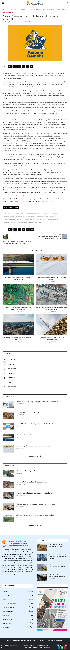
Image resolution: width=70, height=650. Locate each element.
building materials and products (13, 219)
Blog (18, 599)
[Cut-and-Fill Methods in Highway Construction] (8, 415)
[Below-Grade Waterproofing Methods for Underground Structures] (42, 577)
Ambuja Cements (50, 216)
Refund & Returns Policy (42, 645)
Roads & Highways (18, 611)
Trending (18, 627)
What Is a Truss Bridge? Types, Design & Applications (34, 515)
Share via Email (12, 207)
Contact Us (47, 647)
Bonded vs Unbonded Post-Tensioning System (32, 482)
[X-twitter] (61, 645)
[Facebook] (58, 645)
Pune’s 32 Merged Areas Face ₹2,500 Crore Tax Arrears (33, 446)
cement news (28, 219)
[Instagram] (63, 645)
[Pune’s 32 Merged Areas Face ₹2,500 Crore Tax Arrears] (51, 264)
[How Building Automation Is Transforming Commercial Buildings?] (42, 557)
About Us (26, 645)
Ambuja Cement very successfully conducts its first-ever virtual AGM (23, 216)
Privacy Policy (27, 647)
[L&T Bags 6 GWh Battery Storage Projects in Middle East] (18, 324)
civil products (39, 219)
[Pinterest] (66, 645)
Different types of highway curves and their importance (35, 504)
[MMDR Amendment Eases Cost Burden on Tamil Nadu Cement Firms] (51, 294)
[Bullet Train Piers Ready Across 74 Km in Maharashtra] (18, 264)
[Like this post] (10, 66)
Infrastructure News (18, 603)
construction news (9, 222)
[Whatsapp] (62, 647)
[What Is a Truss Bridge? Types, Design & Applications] (8, 518)
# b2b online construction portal (13, 213)
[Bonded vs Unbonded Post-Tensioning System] (8, 484)
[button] (39, 610)
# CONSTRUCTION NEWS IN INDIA (50, 213)
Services (32, 645)
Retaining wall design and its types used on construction (36, 471)
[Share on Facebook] (15, 66)
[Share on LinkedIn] (27, 66)
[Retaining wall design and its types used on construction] (8, 473)
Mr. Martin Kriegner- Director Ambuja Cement (30, 222)
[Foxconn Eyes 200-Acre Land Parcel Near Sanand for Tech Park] (18, 294)
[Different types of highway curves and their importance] (8, 506)
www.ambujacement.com (22, 201)
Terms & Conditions (37, 647)
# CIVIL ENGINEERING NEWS (32, 213)
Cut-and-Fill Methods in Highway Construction (31, 413)
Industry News (21, 9)
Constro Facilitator (15, 22)
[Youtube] (65, 647)
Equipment (18, 615)
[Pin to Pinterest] (23, 66)
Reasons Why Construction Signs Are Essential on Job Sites (35, 424)
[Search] (67, 3)
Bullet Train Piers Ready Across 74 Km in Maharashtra (33, 435)
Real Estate (18, 595)
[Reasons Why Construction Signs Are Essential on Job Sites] (8, 426)
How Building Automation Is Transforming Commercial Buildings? (58, 556)
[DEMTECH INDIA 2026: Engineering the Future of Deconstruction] (8, 404)
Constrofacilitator (52, 219)
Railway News (18, 623)
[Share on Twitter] (19, 66)
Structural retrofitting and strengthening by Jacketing (35, 493)
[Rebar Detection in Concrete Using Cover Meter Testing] (42, 567)
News (11, 9)
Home (4, 9)
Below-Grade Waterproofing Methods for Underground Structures (58, 576)
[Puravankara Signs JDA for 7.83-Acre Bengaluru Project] (51, 324)
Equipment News (18, 607)
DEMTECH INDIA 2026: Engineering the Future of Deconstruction (36, 402)
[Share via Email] (31, 66)
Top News (18, 591)
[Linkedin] (59, 647)
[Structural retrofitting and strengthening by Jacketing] (8, 495)
